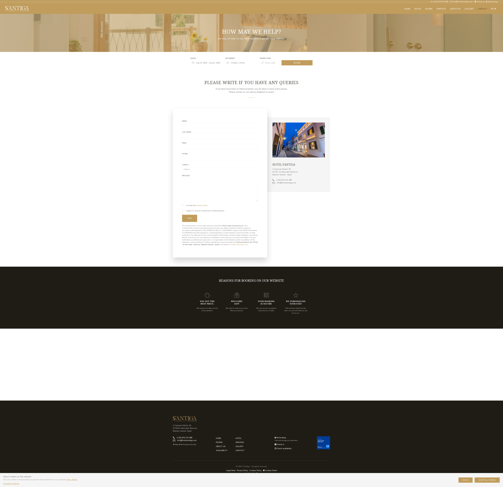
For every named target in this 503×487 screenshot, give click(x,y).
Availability (222, 450)
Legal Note (230, 470)
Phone (185, 154)
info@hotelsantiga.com (462, 2)
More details (72, 479)
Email (184, 143)
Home (218, 438)
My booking (281, 437)
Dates (193, 58)
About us (220, 446)
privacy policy (202, 205)
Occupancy (230, 58)
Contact (240, 450)
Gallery (239, 446)
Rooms (219, 442)
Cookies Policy (255, 470)
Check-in (280, 444)
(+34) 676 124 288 (440, 2)
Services (240, 442)
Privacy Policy (242, 470)
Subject (185, 165)
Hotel (238, 438)
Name (184, 121)
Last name (186, 132)
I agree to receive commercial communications (204, 210)
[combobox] (206, 62)
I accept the (196, 205)
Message (186, 176)
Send (189, 218)
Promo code (265, 58)
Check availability (284, 448)
